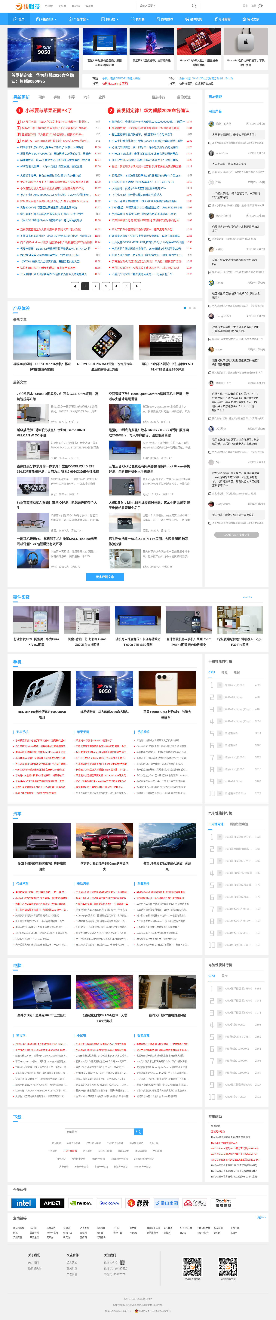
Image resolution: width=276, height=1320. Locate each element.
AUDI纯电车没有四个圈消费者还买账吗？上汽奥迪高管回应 (106, 915)
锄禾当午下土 (223, 382)
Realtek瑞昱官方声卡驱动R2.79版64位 (230, 1137)
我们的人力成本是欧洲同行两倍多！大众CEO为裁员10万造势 (46, 904)
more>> (247, 596)
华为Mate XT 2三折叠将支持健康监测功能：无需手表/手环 (44, 781)
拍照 (225, 672)
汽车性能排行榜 (220, 813)
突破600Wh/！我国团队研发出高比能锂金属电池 (48, 207)
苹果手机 (83, 732)
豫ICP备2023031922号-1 (118, 1311)
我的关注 (184, 97)
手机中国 (234, 1228)
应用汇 (116, 1228)
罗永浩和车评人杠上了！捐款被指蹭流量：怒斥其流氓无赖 (54, 181)
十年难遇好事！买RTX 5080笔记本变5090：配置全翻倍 (43, 1050)
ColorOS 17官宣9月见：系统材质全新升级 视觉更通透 (163, 746)
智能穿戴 (143, 1035)
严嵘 (218, 182)
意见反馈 (72, 1268)
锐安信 (66, 1237)
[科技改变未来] (25, 5)
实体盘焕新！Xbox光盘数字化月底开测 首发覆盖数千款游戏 (55, 160)
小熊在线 (51, 1228)
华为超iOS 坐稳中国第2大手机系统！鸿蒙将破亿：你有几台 (45, 775)
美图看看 (34, 1233)
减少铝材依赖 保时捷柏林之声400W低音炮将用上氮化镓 (164, 915)
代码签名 (101, 1237)
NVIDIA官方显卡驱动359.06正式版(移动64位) (234, 1165)
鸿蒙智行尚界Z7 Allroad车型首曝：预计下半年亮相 (101, 910)
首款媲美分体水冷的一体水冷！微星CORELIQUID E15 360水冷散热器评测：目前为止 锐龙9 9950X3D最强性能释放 (58, 472)
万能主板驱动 (70, 1151)
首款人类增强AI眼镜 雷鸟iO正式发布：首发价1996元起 (164, 1090)
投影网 (167, 1233)
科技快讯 (47, 19)
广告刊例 (72, 1274)
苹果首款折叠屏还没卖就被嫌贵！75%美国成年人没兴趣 (104, 793)
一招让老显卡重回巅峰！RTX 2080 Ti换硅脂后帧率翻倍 (144, 201)
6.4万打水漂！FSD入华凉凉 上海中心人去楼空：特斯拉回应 (57, 121)
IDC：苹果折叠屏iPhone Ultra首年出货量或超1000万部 (104, 781)
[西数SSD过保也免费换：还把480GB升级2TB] (105, 41)
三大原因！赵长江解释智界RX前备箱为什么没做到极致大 (53, 274)
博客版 (89, 6)
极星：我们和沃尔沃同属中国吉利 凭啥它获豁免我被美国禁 (146, 166)
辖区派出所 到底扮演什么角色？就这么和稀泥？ (236, 295)
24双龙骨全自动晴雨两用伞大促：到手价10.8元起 (49, 255)
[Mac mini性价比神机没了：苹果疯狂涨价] (246, 41)
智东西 (100, 1233)
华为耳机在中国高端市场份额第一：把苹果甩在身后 (142, 229)
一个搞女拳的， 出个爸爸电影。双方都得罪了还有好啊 (236, 195)
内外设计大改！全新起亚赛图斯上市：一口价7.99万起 (42, 944)
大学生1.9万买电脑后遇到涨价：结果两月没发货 (39, 1096)
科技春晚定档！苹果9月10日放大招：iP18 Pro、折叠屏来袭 (106, 787)
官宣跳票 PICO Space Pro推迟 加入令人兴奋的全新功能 (164, 1073)
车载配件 (143, 883)
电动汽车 (83, 883)
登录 (245, 5)
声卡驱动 (63, 1166)
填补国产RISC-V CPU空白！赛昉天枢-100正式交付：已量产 (55, 153)
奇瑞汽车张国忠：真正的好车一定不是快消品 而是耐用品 (145, 147)
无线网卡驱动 (105, 1151)
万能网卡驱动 (78, 1159)
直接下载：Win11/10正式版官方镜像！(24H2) (206, 78)
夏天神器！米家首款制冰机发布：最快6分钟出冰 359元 (103, 1090)
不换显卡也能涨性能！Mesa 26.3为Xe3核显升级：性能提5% (55, 235)
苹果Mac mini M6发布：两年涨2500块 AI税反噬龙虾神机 (43, 1061)
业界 (102, 97)
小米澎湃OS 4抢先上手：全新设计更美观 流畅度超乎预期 (165, 781)
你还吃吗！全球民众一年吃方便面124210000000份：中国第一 (148, 121)
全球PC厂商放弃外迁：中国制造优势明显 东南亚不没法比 (44, 1079)
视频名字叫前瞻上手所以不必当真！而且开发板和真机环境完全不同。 (235, 329)
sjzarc (219, 349)
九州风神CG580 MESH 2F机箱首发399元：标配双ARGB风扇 (148, 242)
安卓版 (62, 6)
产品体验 (80, 19)
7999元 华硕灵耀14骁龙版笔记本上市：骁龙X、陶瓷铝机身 (45, 1067)
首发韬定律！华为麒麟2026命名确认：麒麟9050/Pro (52, 134)
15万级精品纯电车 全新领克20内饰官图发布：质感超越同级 (106, 921)
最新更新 (21, 97)
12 (171, 494)
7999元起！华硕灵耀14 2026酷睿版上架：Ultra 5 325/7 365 (147, 207)
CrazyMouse (223, 503)
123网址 (101, 1228)
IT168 (183, 1233)
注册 (253, 5)
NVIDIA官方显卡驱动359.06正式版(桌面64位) (234, 1171)
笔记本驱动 (141, 1151)
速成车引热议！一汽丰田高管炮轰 (32, 939)
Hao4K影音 (203, 1233)
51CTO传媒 (186, 1228)
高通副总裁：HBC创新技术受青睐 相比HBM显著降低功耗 (145, 128)
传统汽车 (22, 883)
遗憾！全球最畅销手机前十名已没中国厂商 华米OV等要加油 (45, 787)
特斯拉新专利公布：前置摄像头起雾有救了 (157, 927)
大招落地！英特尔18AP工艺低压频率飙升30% (139, 188)
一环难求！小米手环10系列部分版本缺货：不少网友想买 (164, 1079)
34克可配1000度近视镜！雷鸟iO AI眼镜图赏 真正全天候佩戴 (166, 1085)
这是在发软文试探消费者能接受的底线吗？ (234, 262)
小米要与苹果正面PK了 (48, 110)
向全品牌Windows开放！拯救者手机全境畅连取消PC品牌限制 (56, 242)
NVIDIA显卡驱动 (115, 1143)
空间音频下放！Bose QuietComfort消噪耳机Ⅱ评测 (161, 1067)
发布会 (140, 19)
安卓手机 (22, 732)
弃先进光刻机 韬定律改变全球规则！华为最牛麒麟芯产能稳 (146, 261)
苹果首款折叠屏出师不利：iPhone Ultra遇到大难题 (101, 764)
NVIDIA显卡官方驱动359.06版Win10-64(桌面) (234, 1176)
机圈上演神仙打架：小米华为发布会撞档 (35, 793)
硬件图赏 (21, 597)
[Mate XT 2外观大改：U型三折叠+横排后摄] (199, 41)
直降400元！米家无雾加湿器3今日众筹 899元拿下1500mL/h (106, 1061)
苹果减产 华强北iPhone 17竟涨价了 (94, 740)
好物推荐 (167, 19)
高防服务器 (152, 1233)
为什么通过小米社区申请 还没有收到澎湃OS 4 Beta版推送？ (166, 775)
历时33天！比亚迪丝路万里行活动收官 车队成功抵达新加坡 (106, 927)
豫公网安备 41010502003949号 (154, 1311)
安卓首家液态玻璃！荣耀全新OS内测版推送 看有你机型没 (165, 769)
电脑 (17, 965)
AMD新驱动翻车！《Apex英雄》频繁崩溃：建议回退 (51, 166)
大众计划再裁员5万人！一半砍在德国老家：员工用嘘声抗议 (45, 921)
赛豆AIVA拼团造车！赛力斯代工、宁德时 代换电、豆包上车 (106, 944)
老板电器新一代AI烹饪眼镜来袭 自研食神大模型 (160, 1055)
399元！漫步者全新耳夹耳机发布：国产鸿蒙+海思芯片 (163, 1061)
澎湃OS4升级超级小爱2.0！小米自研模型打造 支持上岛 (164, 793)
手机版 (49, 6)
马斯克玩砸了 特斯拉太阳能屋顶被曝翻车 (157, 933)
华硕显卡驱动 (136, 1143)
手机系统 (143, 732)
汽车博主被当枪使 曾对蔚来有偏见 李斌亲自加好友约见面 (145, 220)
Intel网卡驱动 (98, 1159)
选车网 (217, 1233)
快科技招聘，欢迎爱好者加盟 (196, 83)
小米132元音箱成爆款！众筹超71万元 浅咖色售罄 (101, 1044)
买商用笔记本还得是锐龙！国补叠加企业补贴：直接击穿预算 (45, 1073)
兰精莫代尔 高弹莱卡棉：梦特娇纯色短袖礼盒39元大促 (144, 213)
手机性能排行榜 (220, 661)
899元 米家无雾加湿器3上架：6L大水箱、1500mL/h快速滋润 (107, 1079)
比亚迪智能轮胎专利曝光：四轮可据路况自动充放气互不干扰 (166, 910)
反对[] (260, 123)
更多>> (261, 1217)
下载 (17, 1117)
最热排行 (158, 97)
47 (170, 458)
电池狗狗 (225, 19)
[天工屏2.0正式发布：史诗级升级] (152, 41)
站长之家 (84, 1228)
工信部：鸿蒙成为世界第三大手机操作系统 (157, 740)
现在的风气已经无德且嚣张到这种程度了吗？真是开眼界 (235, 362)
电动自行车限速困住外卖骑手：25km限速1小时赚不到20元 (146, 248)
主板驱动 (52, 1151)
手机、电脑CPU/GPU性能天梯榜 (121, 78)
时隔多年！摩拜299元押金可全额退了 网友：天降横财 (51, 147)
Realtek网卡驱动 (119, 1159)
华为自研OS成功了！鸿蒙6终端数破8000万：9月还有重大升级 (167, 752)
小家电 (81, 1035)
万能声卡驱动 (81, 1166)
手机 (57, 97)
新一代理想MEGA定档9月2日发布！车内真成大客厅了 (103, 939)
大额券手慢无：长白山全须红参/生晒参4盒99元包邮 (50, 175)
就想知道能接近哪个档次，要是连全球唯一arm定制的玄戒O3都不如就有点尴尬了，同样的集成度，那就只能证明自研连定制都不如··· (235, 479)
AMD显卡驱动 (94, 1143)
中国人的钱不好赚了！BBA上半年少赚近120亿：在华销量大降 (46, 927)
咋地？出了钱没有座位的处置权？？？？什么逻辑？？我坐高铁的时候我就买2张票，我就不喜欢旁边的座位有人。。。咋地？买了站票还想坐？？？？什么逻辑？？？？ (235, 402)
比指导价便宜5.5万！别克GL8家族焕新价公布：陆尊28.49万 (106, 933)
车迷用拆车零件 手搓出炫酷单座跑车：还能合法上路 (162, 904)
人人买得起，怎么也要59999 (229, 163)
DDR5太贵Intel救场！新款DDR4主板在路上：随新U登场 (145, 160)
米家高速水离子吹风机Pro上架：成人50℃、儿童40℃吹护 (105, 1085)
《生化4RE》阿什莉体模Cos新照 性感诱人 (137, 194)
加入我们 (72, 1262)
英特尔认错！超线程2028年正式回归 (41, 1015)
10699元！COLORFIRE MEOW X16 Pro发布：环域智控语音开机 (48, 1090)
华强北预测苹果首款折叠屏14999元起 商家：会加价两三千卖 (106, 746)
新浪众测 (218, 1228)
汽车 (87, 97)
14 (79, 530)
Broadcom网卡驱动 (144, 1159)
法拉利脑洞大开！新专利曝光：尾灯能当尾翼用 (47, 267)
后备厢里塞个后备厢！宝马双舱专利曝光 (156, 939)
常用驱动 (215, 1126)
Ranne (219, 282)
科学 (72, 97)
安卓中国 (117, 1233)
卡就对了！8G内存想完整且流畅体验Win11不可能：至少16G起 (168, 758)
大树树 (219, 249)
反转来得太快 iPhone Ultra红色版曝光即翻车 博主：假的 (104, 752)
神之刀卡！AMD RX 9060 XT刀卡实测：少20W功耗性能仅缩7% (57, 194)
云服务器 (17, 1237)
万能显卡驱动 (73, 1143)
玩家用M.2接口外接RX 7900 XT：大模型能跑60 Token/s (43, 1085)
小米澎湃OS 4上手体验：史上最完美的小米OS (159, 764)
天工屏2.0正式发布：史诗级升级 (152, 60)
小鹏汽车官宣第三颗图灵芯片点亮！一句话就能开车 (142, 274)
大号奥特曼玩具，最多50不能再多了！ (234, 134)
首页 (21, 19)
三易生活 (34, 1237)
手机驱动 (157, 1151)
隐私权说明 (34, 1268)
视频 (237, 672)
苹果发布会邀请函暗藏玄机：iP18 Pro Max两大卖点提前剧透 (106, 775)
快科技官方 (121, 1268)
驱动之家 (253, 19)
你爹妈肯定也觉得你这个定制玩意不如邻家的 (235, 228)
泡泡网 (33, 1228)
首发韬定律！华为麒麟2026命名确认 (153, 110)
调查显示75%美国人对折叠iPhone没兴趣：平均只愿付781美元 (107, 769)
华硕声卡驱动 (101, 1166)
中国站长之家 (203, 1228)
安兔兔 (83, 1233)
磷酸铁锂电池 (239, 824)
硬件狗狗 (196, 19)
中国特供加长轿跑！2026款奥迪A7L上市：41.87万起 (143, 181)
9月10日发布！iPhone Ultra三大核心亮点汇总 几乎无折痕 (105, 758)
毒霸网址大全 (153, 1228)
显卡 (225, 975)
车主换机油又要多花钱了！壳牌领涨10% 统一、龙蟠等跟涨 (45, 910)
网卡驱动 (87, 1151)
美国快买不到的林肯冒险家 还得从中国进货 (37, 915)
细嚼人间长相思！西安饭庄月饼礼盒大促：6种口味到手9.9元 (147, 255)
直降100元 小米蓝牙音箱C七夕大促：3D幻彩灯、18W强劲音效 (108, 1067)
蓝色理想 (168, 1228)
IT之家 (133, 1228)
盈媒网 (83, 1237)
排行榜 (110, 19)
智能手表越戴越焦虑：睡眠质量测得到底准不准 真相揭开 (164, 1050)
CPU (211, 672)
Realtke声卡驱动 (142, 1166)
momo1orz (222, 153)
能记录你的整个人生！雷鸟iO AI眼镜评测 (156, 1096)
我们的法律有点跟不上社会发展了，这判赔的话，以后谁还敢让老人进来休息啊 (235, 441)
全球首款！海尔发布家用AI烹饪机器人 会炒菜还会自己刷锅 (105, 1050)
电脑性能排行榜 (220, 965)
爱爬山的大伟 (223, 123)
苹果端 (76, 6)
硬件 (41, 97)
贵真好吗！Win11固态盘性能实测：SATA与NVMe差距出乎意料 (58, 140)
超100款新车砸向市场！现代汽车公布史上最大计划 (41, 933)
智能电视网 (52, 1233)
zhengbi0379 (223, 316)
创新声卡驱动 (120, 1166)
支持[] (251, 123)
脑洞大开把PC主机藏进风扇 (167, 1015)
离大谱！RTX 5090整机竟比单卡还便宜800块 (43, 78)
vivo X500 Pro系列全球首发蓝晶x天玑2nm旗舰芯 (40, 769)
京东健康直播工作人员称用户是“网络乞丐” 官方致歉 (50, 229)
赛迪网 (66, 1228)
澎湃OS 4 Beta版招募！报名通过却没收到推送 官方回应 (164, 787)
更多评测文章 (105, 577)
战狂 (218, 462)
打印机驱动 (123, 1151)
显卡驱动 (56, 1143)
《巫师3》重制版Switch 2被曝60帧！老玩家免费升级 (51, 220)
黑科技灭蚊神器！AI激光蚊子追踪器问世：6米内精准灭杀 (145, 267)
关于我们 (33, 1262)
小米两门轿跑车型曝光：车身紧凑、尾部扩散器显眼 (41, 898)
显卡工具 (153, 1143)
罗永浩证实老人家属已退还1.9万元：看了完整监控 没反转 (54, 201)
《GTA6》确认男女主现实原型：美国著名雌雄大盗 (50, 261)
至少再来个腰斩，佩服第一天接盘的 (233, 514)
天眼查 (50, 1237)
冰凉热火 (221, 428)
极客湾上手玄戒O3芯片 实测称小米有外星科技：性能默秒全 (57, 128)
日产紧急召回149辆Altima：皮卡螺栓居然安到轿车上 (163, 921)
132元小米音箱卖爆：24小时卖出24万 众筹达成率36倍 (103, 1055)
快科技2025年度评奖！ (115, 83)
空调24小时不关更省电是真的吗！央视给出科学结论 (102, 1096)
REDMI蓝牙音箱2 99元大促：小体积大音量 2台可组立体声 (105, 1073)
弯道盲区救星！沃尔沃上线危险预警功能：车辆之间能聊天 (146, 235)
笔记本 (20, 1035)
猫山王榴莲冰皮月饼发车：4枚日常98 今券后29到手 (142, 134)
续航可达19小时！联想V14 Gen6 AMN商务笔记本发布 (42, 1055)
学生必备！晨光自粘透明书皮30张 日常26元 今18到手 (51, 213)
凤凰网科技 (18, 1228)
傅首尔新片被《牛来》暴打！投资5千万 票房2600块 (238, 205)
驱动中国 (67, 1233)
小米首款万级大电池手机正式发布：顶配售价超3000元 (52, 188)
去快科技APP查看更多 (237, 534)
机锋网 (233, 1233)
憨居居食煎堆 (223, 215)
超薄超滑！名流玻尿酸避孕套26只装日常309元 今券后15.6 (146, 175)
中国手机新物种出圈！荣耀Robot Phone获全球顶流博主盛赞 (147, 140)
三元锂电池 (215, 824)
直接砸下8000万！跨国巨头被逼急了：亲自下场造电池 (163, 944)
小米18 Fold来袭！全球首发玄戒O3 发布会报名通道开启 (145, 153)
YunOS (133, 1233)
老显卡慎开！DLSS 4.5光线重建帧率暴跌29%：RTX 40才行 (55, 248)
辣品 (15, 1233)
